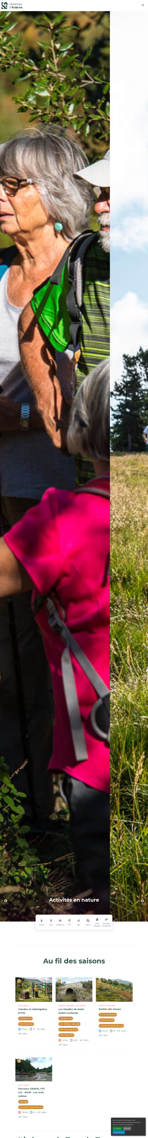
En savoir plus (119, 1132)
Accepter (117, 1128)
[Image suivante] (142, 466)
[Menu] (143, 5)
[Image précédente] (5, 466)
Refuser (127, 1128)
